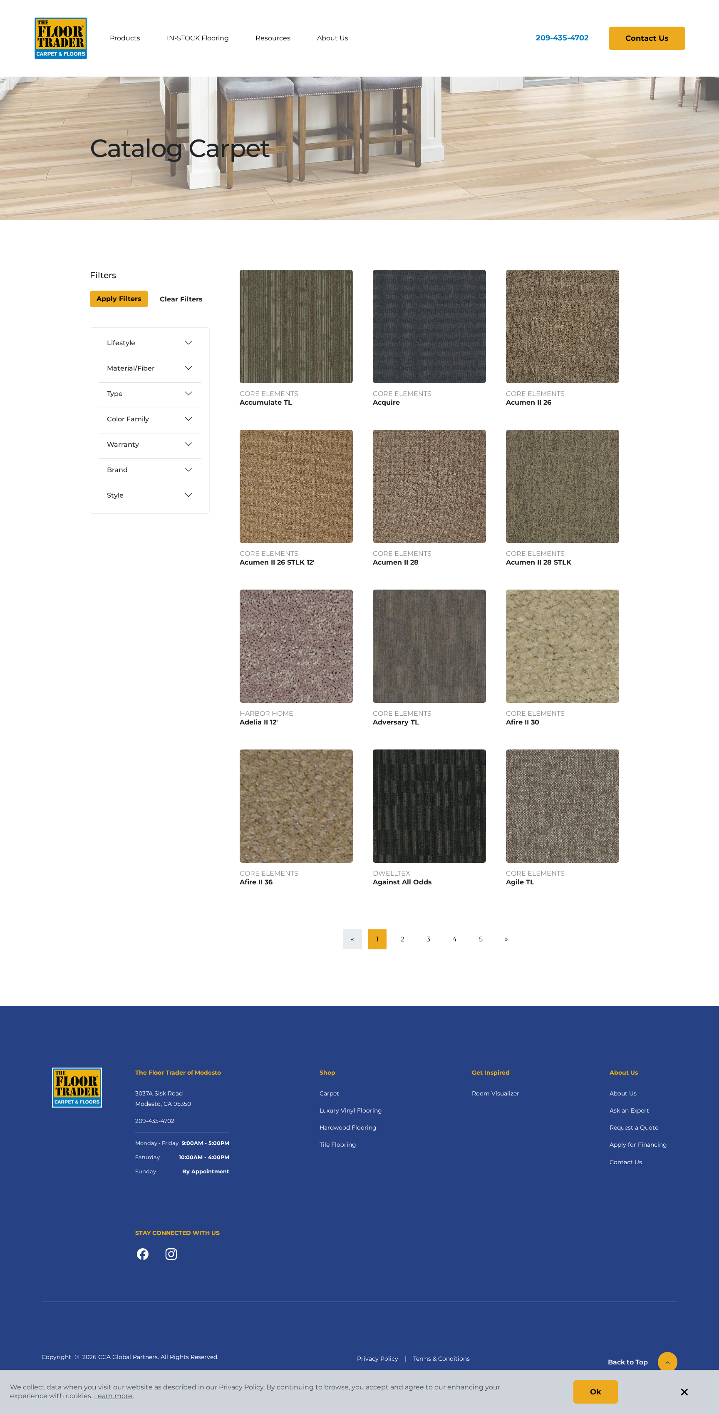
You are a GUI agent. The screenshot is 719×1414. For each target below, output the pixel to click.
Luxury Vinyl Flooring (351, 1110)
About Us (623, 1093)
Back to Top (628, 1362)
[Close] (119, 280)
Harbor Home (266, 713)
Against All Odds (402, 882)
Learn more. (114, 1396)
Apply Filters (119, 299)
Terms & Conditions (441, 1358)
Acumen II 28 (396, 562)
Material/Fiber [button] (131, 368)
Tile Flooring (338, 1144)
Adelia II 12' (259, 722)
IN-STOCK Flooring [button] (198, 38)
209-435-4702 (562, 37)
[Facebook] (143, 1253)
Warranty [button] (123, 444)
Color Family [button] (128, 419)
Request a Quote (634, 1127)
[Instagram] (171, 1253)
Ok (595, 1392)
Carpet (329, 1093)
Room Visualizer (495, 1093)
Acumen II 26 (528, 402)
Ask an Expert (629, 1110)
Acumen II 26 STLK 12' (277, 562)
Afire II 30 (522, 722)
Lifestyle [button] (121, 343)
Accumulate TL (266, 402)
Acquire (386, 402)
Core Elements (269, 394)
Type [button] (115, 394)
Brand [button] (117, 470)
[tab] (150, 343)
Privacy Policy (377, 1358)
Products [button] (125, 38)
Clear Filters (181, 299)
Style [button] (115, 495)
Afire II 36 (256, 882)
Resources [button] (272, 38)
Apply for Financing (638, 1144)
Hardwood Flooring (348, 1127)
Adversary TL (396, 722)
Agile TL (520, 882)
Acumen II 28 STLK (538, 562)
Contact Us (647, 38)
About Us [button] (332, 38)
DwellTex (391, 873)
